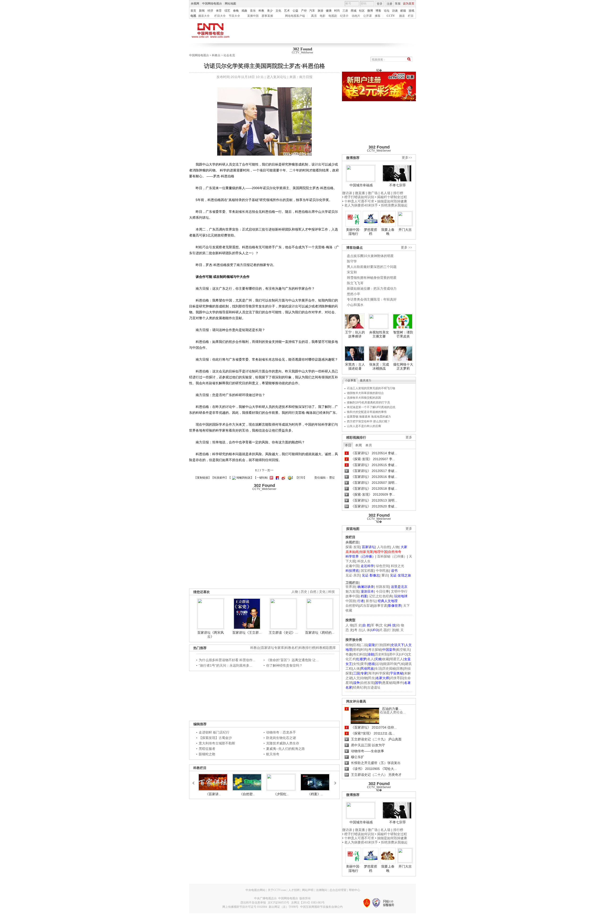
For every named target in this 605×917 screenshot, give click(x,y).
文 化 (383, 625)
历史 (304, 592)
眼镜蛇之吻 (207, 754)
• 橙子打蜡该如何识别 (358, 197)
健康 (329, 10)
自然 (313, 592)
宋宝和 (352, 272)
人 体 (366, 630)
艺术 (287, 10)
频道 (402, 15)
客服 (398, 3)
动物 (364, 678)
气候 (401, 664)
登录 (379, 3)
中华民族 (382, 570)
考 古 (358, 630)
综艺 (227, 10)
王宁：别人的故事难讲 (355, 334)
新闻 (202, 10)
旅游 (320, 10)
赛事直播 (267, 15)
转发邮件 (219, 477)
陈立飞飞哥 (355, 283)
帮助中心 (354, 890)
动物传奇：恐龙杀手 (281, 732)
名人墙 (385, 193)
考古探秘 (374, 649)
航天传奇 (272, 754)
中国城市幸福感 (361, 185)
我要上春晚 (387, 232)
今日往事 (382, 591)
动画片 (356, 15)
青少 (270, 10)
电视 (193, 15)
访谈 (395, 10)
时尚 (337, 10)
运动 (379, 664)
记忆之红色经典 (380, 596)
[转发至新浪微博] (282, 477)
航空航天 (403, 649)
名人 (370, 659)
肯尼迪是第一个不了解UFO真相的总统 (371, 407)
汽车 (312, 10)
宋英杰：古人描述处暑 (355, 366)
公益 (295, 10)
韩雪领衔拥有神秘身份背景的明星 (372, 277)
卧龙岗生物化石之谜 (281, 738)
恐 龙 (349, 630)
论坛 (386, 10)
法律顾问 (321, 890)
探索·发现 (353, 547)
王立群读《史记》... (283, 632)
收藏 (385, 659)
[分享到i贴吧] (277, 477)
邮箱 (403, 10)
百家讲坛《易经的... (319, 632)
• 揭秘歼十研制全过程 (391, 197)
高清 (314, 15)
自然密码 (352, 605)
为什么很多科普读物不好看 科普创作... (227, 660)
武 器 (383, 630)
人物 (395, 547)
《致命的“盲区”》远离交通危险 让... (292, 660)
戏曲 (244, 10)
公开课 (367, 15)
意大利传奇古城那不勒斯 (217, 743)
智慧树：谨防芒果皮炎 (403, 334)
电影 (322, 15)
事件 (400, 683)
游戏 (411, 10)
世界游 (350, 587)
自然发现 (367, 683)
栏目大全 (220, 15)
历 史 (358, 625)
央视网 (195, 3)
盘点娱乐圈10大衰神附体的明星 (370, 256)
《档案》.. (315, 794)
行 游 (391, 630)
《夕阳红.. (281, 794)
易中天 (394, 654)
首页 (193, 10)
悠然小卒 (353, 294)
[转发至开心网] (270, 477)
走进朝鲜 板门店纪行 (214, 732)
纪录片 (344, 15)
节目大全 (234, 15)
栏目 (411, 15)
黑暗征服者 (207, 749)
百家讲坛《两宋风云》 (210, 635)
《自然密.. (247, 794)
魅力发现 (352, 591)
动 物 (400, 625)
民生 (371, 678)
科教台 (216, 55)
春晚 (236, 10)
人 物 (349, 625)
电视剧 (332, 15)
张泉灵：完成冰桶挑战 (379, 366)
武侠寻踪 (396, 678)
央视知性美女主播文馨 (379, 334)
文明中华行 (399, 591)
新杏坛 (371, 601)
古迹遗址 (373, 687)
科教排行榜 (307, 648)
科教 (261, 10)
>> (334, 781)
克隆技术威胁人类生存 (282, 743)
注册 (389, 3)
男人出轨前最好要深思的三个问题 (372, 267)
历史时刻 (381, 654)
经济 (210, 10)
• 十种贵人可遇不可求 (358, 201)
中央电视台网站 (255, 890)
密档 (356, 649)
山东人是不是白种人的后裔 (364, 426)
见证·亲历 (353, 575)
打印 (301, 477)
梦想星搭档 (370, 232)
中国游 (350, 601)
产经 (304, 10)
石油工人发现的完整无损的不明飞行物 (371, 388)
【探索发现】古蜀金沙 (215, 738)
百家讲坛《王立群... (247, 632)
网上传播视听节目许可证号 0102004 (244, 906)
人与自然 (383, 547)
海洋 (371, 673)
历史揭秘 (389, 668)
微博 (370, 10)
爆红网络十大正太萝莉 (403, 366)
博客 (378, 10)
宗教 (400, 668)
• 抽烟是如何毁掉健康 (391, 201)
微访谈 (347, 193)
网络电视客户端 (295, 15)
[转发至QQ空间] (289, 477)
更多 (409, 437)
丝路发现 (382, 587)
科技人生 (364, 561)
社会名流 (229, 55)
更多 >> (406, 247)
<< (194, 781)
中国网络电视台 (212, 3)
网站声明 (307, 890)
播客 (377, 15)
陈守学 (352, 261)
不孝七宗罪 (397, 185)
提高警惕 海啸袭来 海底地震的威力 (369, 416)
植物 (349, 645)
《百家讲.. (212, 794)
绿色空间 (382, 566)
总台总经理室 (337, 890)
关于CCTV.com (277, 890)
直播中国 (253, 15)
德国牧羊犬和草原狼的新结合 (365, 393)
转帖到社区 (244, 477)
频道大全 (204, 15)
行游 (379, 645)
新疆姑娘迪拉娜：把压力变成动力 (372, 288)
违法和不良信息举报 (253, 902)
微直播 (360, 193)
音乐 (253, 10)
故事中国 (352, 596)
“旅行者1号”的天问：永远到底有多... (225, 665)
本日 (348, 445)
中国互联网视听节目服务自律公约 (321, 906)
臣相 (356, 645)
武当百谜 (366, 605)
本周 (358, 445)
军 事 (375, 625)
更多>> (407, 157)
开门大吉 (405, 229)
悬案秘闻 (389, 683)
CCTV (391, 15)
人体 (356, 668)
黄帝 (364, 664)
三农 (345, 10)
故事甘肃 (380, 605)
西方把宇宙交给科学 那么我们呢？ (368, 421)
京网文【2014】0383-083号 (308, 902)
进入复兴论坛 (276, 77)
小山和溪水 (355, 305)
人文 (356, 678)
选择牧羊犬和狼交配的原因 (364, 397)
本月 (368, 445)
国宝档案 (367, 570)
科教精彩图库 (326, 648)
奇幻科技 (359, 654)
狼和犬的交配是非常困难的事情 (367, 412)
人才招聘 (294, 890)
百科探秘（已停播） (392, 556)
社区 (362, 10)
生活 (378, 668)
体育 (219, 10)
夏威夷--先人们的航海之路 (285, 749)
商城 (353, 10)
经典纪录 (359, 687)
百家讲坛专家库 (272, 648)
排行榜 (398, 193)
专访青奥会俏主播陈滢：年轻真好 (372, 299)
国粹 (386, 645)
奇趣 (349, 654)
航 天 (400, 630)
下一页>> (267, 470)
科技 (331, 592)
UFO (403, 654)
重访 (384, 575)
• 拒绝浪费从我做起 (393, 205)
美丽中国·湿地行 (353, 232)
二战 (364, 645)
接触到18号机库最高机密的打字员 (368, 402)
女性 (356, 664)
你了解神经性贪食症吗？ (284, 665)
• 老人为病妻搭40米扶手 (360, 205)
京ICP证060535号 (278, 902)
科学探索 (382, 673)
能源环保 (390, 664)
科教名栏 (291, 648)
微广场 (373, 193)
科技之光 (397, 566)
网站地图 (230, 3)
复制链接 (202, 477)
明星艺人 (396, 659)
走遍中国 (352, 566)
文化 (278, 10)
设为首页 (408, 3)
